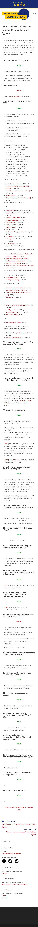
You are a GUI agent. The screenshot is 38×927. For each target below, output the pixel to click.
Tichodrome (9, 297)
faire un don (5, 898)
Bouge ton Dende (11, 227)
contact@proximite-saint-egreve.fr (11, 853)
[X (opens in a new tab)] (14, 5)
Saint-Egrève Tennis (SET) (11, 460)
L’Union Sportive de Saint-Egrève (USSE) (18, 305)
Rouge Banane (10, 243)
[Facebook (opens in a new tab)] (17, 5)
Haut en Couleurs (11, 225)
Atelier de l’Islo (10, 210)
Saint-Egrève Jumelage (12, 280)
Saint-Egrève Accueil (12, 277)
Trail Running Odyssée (13, 314)
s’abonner (4, 873)
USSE (6, 428)
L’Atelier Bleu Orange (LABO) (14, 232)
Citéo (5, 585)
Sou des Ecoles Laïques (13, 312)
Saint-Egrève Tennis (12, 310)
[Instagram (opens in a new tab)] (20, 5)
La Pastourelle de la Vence (14, 263)
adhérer (4, 896)
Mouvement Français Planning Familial (18, 333)
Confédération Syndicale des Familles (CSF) (19, 191)
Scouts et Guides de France (14, 338)
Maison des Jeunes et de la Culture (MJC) (18, 198)
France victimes (10, 195)
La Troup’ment (10, 236)
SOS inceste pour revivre (13, 322)
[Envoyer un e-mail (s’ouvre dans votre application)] (23, 5)
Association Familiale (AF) (13, 184)
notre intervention (16, 96)
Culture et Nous (10, 222)
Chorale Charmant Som (13, 218)
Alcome (6, 607)
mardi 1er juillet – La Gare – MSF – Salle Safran (14, 884)
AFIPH (6, 444)
